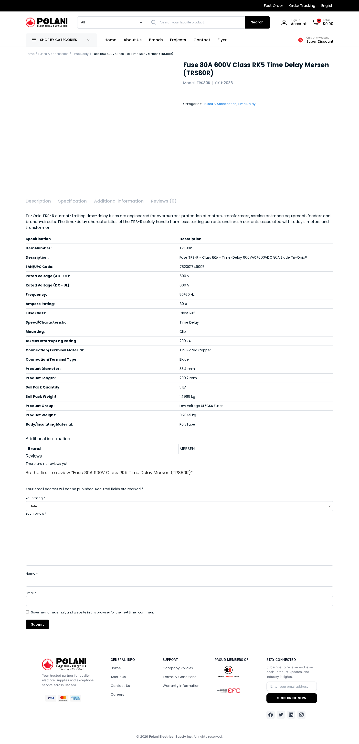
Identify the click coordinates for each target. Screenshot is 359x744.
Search (257, 22)
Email (31, 593)
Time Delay (80, 54)
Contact (201, 40)
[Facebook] (270, 715)
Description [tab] (38, 201)
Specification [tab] (72, 201)
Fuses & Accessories (53, 54)
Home (110, 40)
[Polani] (46, 22)
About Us (133, 40)
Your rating (35, 498)
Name (32, 573)
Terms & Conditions (179, 676)
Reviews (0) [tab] (164, 201)
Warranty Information (181, 685)
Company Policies (178, 668)
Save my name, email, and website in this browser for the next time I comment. (93, 612)
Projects (178, 40)
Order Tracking (302, 5)
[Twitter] (281, 715)
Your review (36, 513)
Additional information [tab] (118, 201)
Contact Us (120, 685)
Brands (156, 40)
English (327, 5)
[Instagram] (301, 715)
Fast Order (273, 5)
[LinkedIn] (291, 715)
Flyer (222, 40)
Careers (117, 694)
